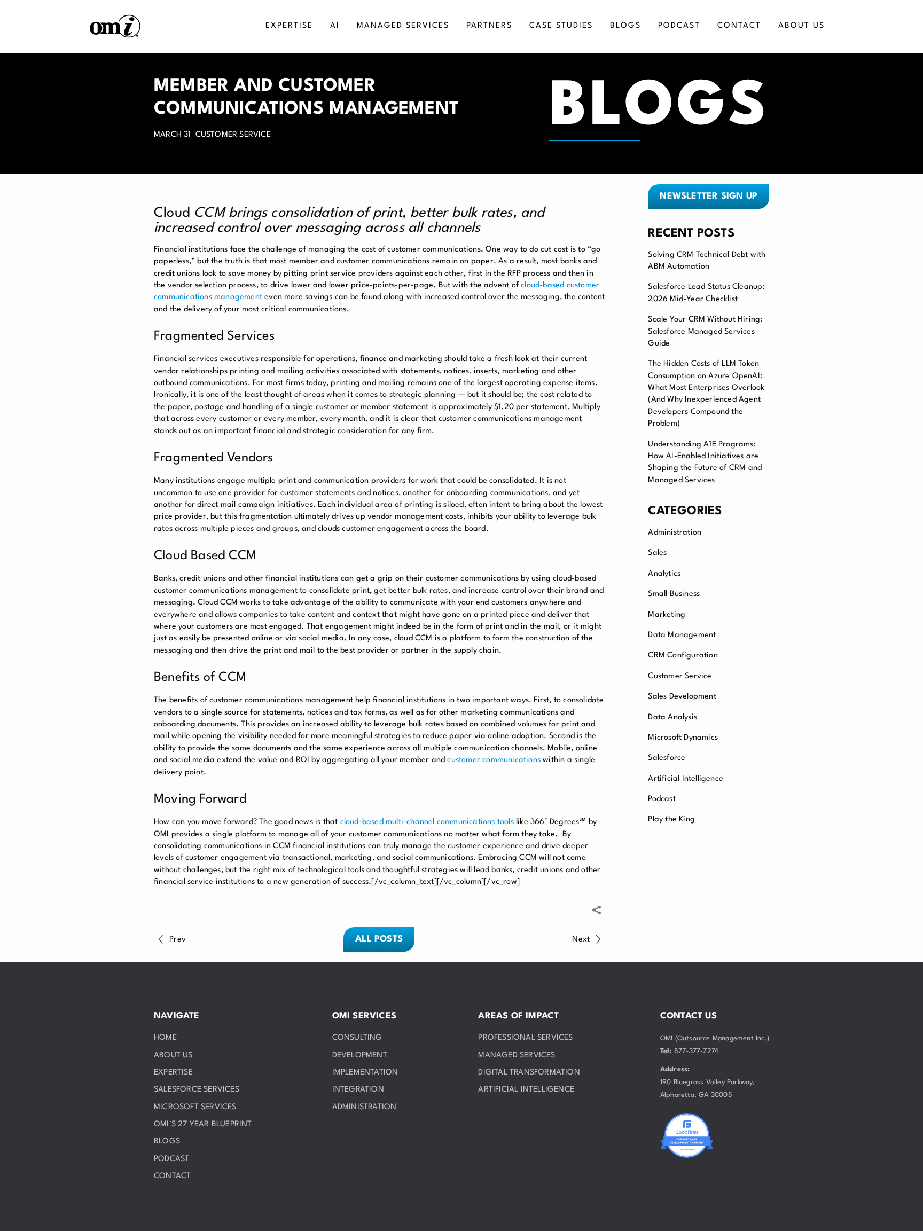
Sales (657, 553)
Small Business (674, 594)
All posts (379, 939)
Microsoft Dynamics (683, 738)
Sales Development (682, 697)
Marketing (666, 615)
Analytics (664, 574)
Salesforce (666, 758)
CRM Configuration (682, 656)
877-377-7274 (696, 1051)
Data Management (682, 635)
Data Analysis (672, 717)
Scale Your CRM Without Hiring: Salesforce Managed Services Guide (705, 332)
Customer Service (679, 676)
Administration (674, 533)
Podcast (661, 799)
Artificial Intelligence (685, 779)
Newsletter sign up (708, 196)
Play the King (671, 820)
